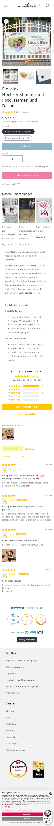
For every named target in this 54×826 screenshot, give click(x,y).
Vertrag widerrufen (27, 640)
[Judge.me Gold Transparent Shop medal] (27, 619)
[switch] (47, 821)
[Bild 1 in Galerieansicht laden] (10, 76)
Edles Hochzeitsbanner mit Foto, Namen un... (27, 233)
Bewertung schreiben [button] (27, 406)
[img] (9, 464)
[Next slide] (48, 220)
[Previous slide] (6, 220)
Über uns (10, 711)
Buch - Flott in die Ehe (43, 229)
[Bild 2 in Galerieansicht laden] (27, 76)
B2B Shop (10, 730)
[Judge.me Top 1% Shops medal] (41, 619)
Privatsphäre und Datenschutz (20, 680)
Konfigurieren (27, 146)
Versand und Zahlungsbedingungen (22, 686)
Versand (14, 121)
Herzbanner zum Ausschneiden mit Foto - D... (9, 233)
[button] (6, 5)
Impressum (11, 673)
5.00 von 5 (34, 376)
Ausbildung (11, 724)
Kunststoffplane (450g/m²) (18, 131)
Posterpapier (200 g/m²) (17, 138)
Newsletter (11, 737)
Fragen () (30, 448)
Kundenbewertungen (15, 750)
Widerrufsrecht (13, 692)
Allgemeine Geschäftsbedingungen (22, 660)
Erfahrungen (11, 743)
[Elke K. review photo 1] (9, 555)
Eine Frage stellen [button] (27, 413)
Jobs (8, 717)
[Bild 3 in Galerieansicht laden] (43, 76)
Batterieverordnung (15, 667)
